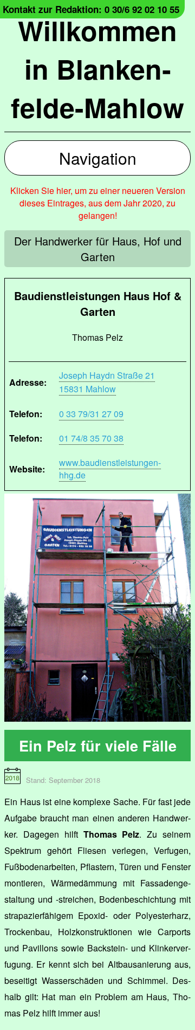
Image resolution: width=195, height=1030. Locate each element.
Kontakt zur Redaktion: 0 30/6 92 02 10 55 (91, 9)
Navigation (97, 158)
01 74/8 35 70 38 (91, 438)
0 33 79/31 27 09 (91, 413)
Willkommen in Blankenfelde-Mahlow (97, 68)
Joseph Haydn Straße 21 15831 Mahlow (107, 382)
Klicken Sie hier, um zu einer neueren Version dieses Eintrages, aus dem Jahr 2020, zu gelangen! (97, 203)
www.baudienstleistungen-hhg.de (110, 468)
